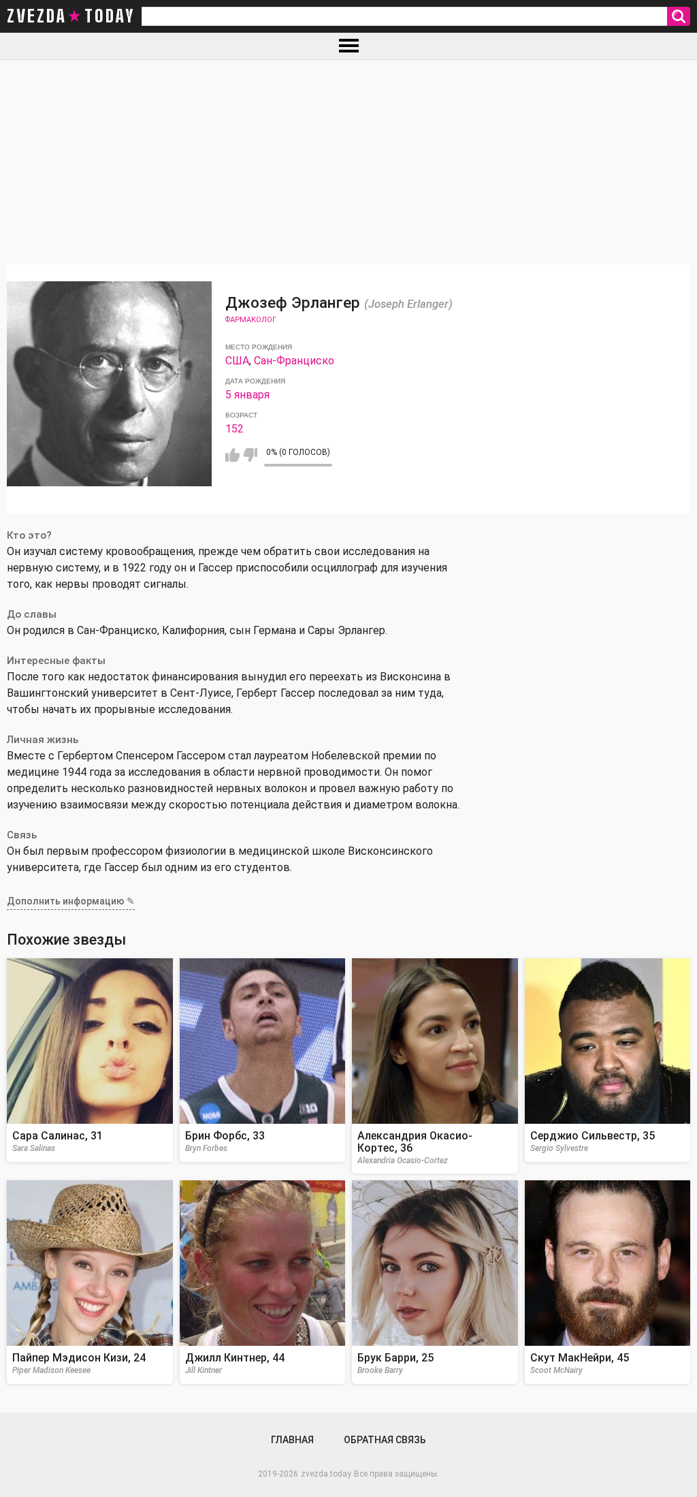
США (237, 360)
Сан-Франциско (294, 360)
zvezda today (71, 16)
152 (234, 428)
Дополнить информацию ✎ (71, 901)
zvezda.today (326, 1474)
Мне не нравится (250, 455)
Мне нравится (232, 455)
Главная (292, 1439)
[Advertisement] (348, 162)
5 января (247, 394)
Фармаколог (250, 319)
